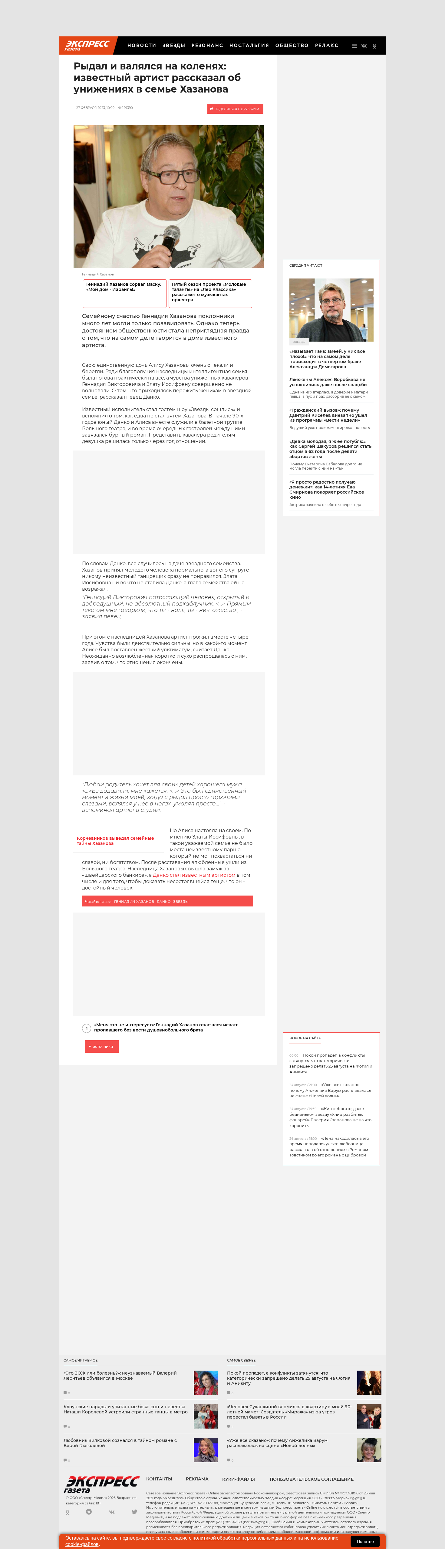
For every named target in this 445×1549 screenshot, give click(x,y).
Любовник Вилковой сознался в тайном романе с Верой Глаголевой (120, 1443)
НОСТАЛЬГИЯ (249, 45)
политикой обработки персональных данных (242, 1538)
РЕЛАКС (327, 45)
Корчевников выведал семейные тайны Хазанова (115, 841)
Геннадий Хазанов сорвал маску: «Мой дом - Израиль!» (123, 287)
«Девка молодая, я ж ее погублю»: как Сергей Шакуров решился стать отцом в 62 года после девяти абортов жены (330, 449)
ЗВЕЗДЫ (174, 45)
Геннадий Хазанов (134, 901)
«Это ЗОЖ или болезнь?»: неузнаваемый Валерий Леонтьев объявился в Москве (120, 1376)
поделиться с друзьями (236, 109)
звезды (181, 901)
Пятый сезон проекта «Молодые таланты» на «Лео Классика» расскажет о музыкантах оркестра (209, 292)
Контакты (159, 1479)
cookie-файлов (82, 1544)
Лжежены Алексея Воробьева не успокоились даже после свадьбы (328, 382)
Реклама (197, 1479)
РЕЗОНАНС (207, 45)
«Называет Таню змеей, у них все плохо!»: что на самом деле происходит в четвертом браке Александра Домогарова (327, 359)
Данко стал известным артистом (194, 875)
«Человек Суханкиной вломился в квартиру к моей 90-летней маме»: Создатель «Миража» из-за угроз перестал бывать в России (289, 1411)
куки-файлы (238, 1479)
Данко (163, 901)
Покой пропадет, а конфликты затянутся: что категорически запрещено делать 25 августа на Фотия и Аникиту (289, 1378)
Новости (142, 45)
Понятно (365, 1541)
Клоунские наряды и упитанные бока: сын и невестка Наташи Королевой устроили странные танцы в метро (126, 1409)
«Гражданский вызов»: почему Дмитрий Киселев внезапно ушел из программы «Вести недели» (328, 415)
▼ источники (100, 1046)
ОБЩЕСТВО (292, 45)
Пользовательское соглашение (312, 1479)
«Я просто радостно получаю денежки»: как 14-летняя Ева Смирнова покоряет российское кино (326, 490)
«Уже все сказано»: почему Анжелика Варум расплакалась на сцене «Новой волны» (277, 1443)
